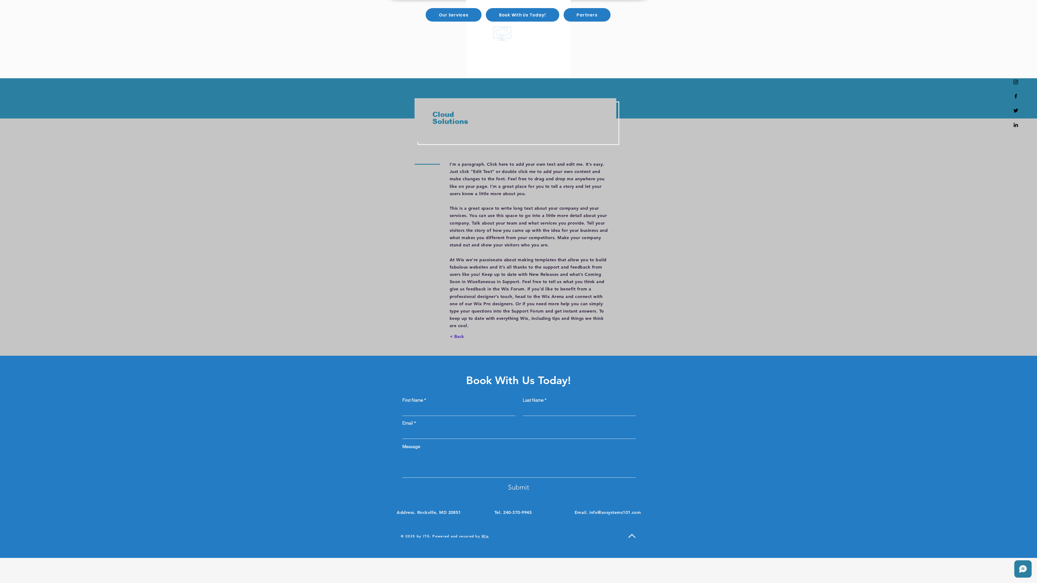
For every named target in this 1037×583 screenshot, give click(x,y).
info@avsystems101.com (615, 512)
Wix (485, 536)
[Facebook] (1016, 96)
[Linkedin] (1016, 125)
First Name (412, 400)
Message (411, 446)
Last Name (533, 400)
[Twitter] (1016, 110)
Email (407, 423)
